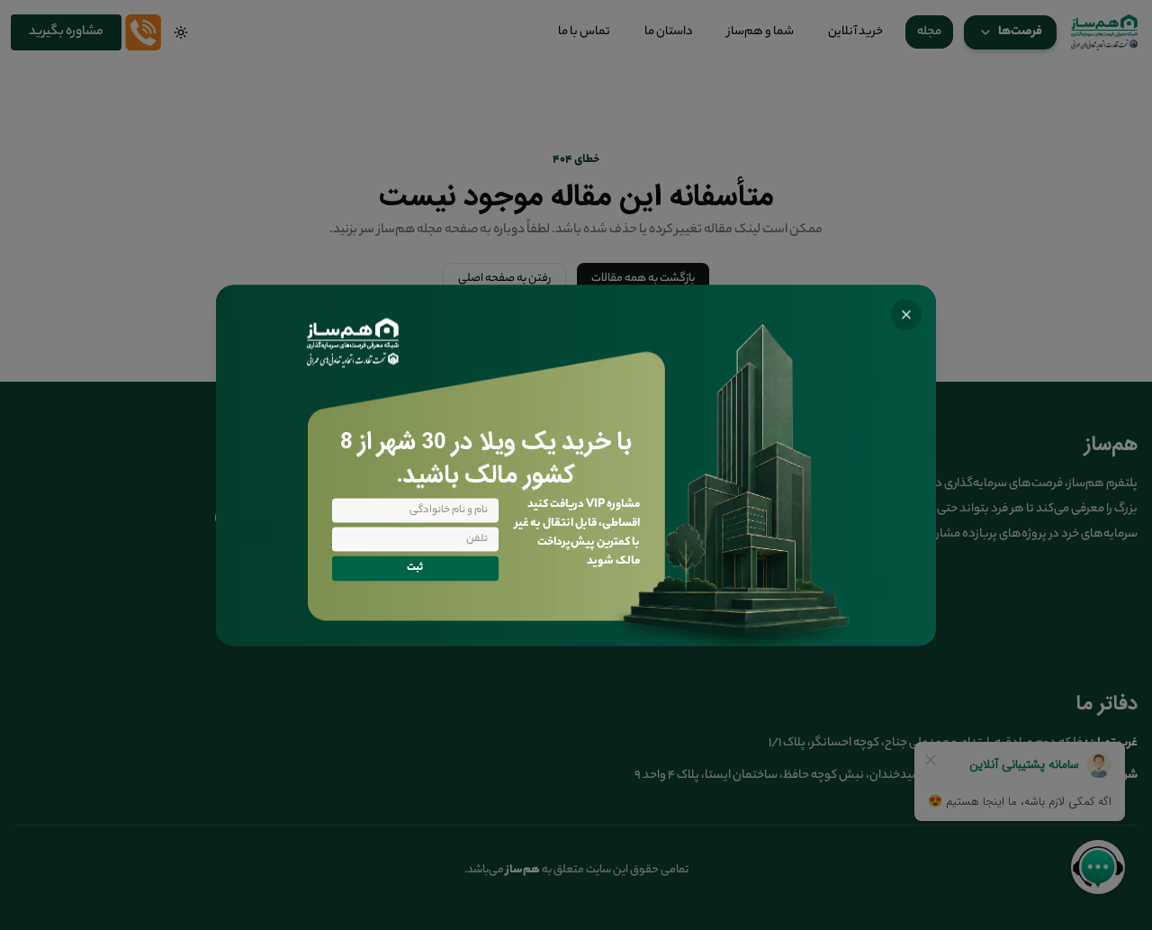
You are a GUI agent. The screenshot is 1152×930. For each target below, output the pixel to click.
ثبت (415, 568)
